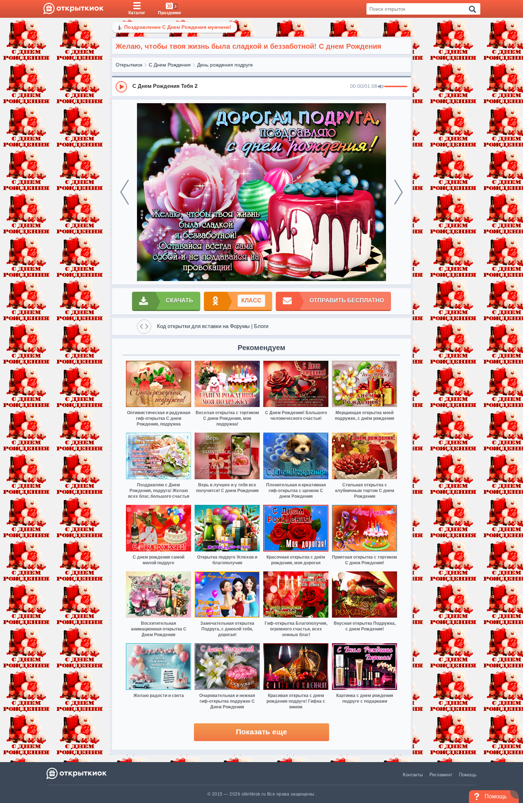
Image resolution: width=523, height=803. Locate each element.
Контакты (413, 774)
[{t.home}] (77, 773)
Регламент (440, 774)
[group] (261, 86)
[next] (398, 192)
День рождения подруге (225, 65)
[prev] (124, 192)
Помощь (468, 774)
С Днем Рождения (170, 65)
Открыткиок (129, 65)
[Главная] (73, 9)
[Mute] (380, 86)
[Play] (121, 87)
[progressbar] (395, 86)
